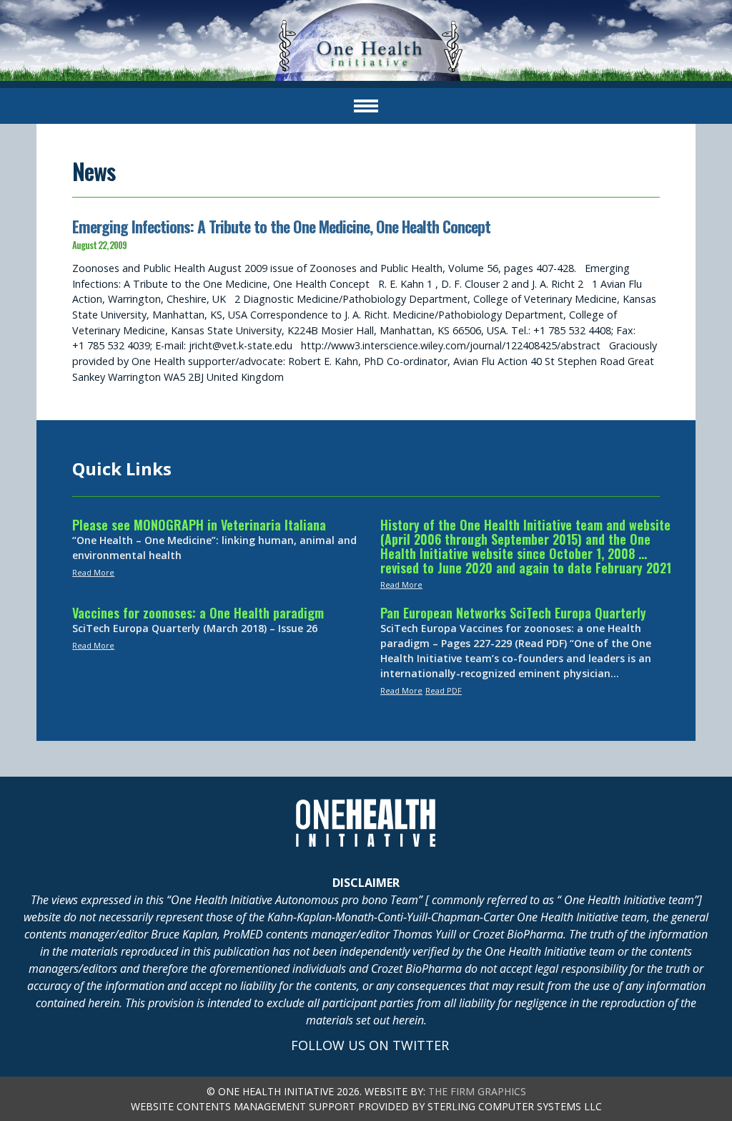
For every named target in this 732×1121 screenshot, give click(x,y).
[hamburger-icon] (366, 106)
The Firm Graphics (477, 1091)
